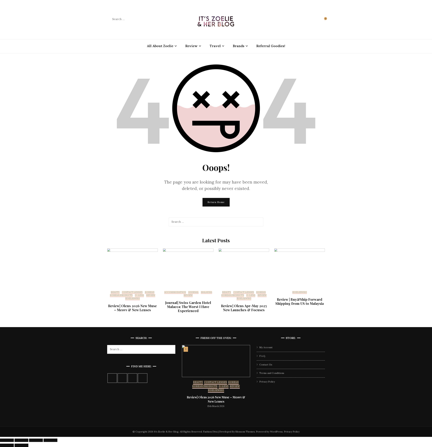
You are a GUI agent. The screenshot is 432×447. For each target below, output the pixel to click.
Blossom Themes (245, 431)
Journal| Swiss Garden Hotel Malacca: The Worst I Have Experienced (188, 306)
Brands (238, 46)
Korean (149, 292)
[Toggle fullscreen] (21, 440)
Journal (193, 292)
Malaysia (206, 292)
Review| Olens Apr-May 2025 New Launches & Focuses (244, 307)
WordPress (276, 431)
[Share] (36, 440)
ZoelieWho (132, 298)
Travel (215, 46)
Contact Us (265, 364)
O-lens (139, 295)
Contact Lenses (132, 292)
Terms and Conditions (271, 373)
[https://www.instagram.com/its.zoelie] (112, 378)
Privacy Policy (267, 381)
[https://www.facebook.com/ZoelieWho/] (122, 378)
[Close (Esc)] (50, 440)
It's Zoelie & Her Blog (166, 431)
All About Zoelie (160, 46)
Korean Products (121, 295)
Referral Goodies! (270, 46)
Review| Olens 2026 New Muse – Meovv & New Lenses (132, 307)
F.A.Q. (262, 355)
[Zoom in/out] (7, 440)
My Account (266, 347)
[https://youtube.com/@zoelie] (142, 378)
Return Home (216, 202)
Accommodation (175, 292)
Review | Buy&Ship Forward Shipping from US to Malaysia (299, 301)
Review (191, 46)
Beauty (115, 292)
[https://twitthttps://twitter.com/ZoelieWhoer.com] (132, 378)
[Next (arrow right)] (21, 445)
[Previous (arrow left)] (7, 445)
